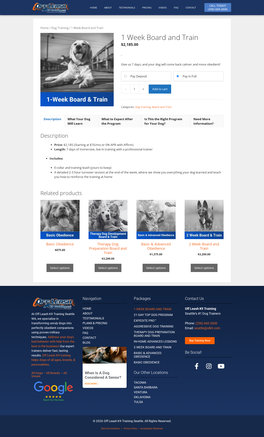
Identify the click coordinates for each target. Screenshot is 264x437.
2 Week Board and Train (152, 347)
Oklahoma (142, 397)
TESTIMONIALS (127, 7)
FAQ (176, 7)
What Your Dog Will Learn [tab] (79, 121)
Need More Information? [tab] (203, 121)
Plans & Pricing (95, 323)
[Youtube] (221, 366)
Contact (89, 337)
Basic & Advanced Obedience (147, 354)
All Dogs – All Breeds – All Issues (49, 374)
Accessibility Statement (151, 428)
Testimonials (93, 318)
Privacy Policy (130, 428)
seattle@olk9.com (207, 328)
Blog (86, 342)
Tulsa (138, 402)
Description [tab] (52, 119)
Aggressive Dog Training (153, 326)
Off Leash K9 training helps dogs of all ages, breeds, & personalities (53, 360)
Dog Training (60, 28)
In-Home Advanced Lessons (155, 341)
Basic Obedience (147, 362)
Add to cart (160, 89)
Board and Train (162, 107)
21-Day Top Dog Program (153, 315)
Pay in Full (189, 76)
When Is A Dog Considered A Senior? (103, 375)
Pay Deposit (138, 76)
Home (44, 28)
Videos (163, 7)
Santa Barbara (146, 387)
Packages (142, 298)
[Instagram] (209, 366)
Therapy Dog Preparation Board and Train (154, 334)
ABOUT (108, 7)
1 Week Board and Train (152, 309)
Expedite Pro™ (145, 320)
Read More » (92, 383)
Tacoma (140, 382)
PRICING (146, 7)
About (87, 313)
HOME (93, 7)
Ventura (140, 392)
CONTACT (191, 7)
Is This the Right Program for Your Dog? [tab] (163, 121)
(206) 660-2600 (206, 323)
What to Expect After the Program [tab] (117, 121)
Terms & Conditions (110, 428)
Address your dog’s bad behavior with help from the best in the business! (52, 341)
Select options (60, 268)
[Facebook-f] (197, 366)
